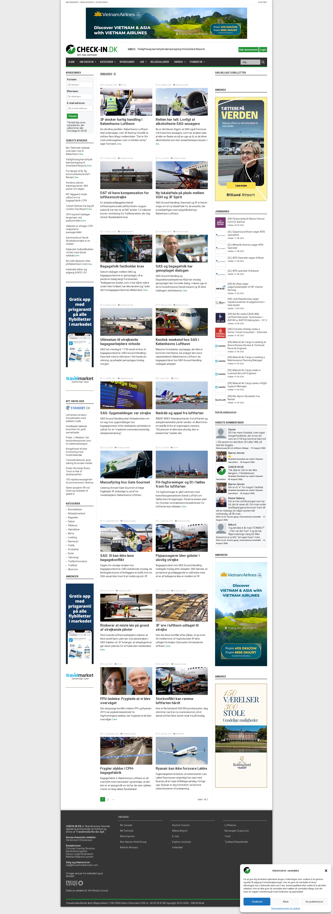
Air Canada (126, 825)
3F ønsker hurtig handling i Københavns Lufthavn (121, 121)
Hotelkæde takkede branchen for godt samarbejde (76, 429)
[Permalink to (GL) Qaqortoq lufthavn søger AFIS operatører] (220, 240)
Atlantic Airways (129, 847)
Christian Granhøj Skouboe (80, 848)
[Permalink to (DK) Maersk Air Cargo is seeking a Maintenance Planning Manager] (220, 365)
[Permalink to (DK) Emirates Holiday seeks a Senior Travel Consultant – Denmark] (220, 337)
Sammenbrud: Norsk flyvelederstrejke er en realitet (78, 240)
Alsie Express (127, 836)
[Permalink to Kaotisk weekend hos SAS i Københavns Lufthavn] (182, 335)
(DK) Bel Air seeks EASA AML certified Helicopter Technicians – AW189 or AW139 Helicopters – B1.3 (247, 317)
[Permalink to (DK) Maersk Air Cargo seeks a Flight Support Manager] (220, 391)
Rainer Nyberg (236, 498)
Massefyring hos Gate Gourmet (125, 482)
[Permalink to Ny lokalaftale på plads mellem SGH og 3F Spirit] (182, 188)
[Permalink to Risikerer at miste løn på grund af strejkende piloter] (126, 620)
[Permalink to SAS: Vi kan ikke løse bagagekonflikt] (126, 551)
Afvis (286, 901)
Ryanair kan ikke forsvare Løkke (181, 768)
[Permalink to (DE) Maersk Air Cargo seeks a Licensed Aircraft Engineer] (220, 378)
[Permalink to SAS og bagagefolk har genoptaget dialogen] (182, 261)
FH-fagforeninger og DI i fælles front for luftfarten (180, 484)
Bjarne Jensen (236, 453)
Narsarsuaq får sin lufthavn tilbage (232, 448)
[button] (326, 870)
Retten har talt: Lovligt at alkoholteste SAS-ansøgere (178, 121)
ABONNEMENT (72, 2)
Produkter (73, 549)
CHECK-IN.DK (236, 467)
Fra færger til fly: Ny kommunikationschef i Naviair (78, 174)
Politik (176, 378)
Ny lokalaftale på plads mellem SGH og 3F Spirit (180, 195)
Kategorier (106, 62)
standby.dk (196, 62)
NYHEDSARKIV (127, 62)
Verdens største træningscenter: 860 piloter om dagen (77, 185)
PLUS (119, 664)
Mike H (232, 524)
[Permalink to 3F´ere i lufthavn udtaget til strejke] (182, 620)
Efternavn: (73, 91)
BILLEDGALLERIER (160, 62)
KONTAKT (262, 2)
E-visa (175, 836)
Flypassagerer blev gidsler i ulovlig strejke (178, 558)
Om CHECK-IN (86, 62)
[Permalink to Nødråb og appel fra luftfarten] (182, 408)
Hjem (71, 62)
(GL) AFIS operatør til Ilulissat (243, 270)
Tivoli (227, 836)
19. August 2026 (258, 448)
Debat (71, 521)
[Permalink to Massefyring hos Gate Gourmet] (126, 477)
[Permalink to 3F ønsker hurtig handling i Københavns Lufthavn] (126, 114)
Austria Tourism (181, 825)
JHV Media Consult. (98, 890)
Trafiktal (72, 565)
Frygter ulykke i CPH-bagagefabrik (117, 770)
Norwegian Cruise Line (237, 830)
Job (142, 62)
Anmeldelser (75, 509)
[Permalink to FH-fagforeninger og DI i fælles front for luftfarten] (182, 477)
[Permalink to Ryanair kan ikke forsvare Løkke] (182, 763)
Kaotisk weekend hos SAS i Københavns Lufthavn (177, 342)
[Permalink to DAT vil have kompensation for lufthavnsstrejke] (126, 188)
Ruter (71, 553)
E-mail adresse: (76, 103)
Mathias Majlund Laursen (79, 856)
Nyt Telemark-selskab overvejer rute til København (78, 150)
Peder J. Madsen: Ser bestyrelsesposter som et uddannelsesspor (78, 440)
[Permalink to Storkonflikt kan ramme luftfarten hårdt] (182, 694)
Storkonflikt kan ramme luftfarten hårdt (174, 701)
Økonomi (73, 569)
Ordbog (178, 62)
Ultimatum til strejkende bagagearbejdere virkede (120, 342)
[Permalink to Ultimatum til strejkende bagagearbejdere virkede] (126, 335)
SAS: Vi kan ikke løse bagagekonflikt (117, 558)
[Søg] (263, 62)
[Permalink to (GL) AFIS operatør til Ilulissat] (220, 279)
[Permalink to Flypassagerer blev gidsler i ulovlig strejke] (182, 551)
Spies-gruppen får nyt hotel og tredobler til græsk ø (78, 490)
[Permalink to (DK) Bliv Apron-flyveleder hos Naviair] (220, 404)
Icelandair (177, 847)
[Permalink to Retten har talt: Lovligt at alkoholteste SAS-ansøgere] (182, 114)
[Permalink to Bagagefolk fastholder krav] (126, 261)
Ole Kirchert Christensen (79, 840)
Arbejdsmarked (182, 85)
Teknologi (73, 557)
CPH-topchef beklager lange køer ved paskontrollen (78, 217)
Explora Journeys (181, 841)
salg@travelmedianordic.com (82, 865)
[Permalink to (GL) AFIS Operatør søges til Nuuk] (220, 266)
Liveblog (72, 537)
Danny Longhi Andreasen (79, 854)
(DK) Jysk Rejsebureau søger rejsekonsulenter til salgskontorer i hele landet (246, 302)
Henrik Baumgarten (76, 851)
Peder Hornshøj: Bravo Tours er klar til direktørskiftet (78, 471)
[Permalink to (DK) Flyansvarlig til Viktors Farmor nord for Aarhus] (220, 227)
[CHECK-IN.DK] (91, 53)
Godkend (257, 901)
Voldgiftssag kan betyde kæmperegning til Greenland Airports (79, 162)
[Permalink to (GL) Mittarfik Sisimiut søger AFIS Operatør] (220, 253)
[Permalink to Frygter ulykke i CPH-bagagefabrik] (126, 763)
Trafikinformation (77, 561)
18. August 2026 (247, 462)
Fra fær (142, 49)
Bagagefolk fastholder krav (122, 266)
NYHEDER (180, 734)
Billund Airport (180, 830)
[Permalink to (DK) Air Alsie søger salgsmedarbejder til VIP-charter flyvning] (220, 292)
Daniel (232, 429)
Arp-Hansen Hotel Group (133, 841)
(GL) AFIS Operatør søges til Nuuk (246, 257)
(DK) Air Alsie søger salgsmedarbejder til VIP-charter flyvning (245, 286)
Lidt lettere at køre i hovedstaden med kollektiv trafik (76, 418)
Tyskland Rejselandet (236, 841)
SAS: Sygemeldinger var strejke (125, 413)
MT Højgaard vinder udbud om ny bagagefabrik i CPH (76, 197)
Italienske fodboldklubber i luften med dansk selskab (79, 252)
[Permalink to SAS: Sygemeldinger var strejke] (126, 408)
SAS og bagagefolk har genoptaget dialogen (174, 268)
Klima (123, 85)
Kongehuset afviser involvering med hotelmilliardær (76, 451)
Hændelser (74, 529)
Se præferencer (314, 901)
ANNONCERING (87, 2)
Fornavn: (72, 79)
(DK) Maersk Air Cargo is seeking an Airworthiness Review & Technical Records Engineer (247, 345)
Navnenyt (73, 541)
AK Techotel (126, 830)
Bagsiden (73, 517)
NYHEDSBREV (102, 2)
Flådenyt (72, 525)
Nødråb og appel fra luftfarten (179, 413)
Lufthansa (230, 825)
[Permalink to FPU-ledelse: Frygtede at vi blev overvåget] (126, 694)
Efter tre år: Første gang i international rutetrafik (238, 517)
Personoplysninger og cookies (285, 908)
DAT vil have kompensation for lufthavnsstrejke (124, 195)
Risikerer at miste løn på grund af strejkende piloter (124, 627)
